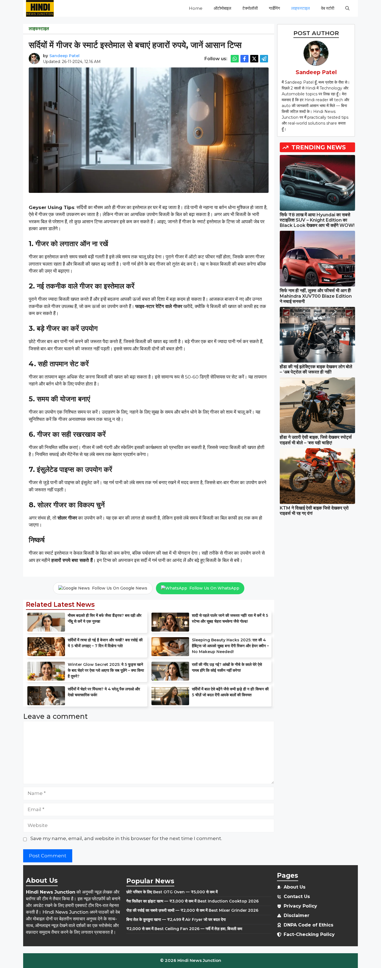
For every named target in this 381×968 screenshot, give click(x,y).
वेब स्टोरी (327, 8)
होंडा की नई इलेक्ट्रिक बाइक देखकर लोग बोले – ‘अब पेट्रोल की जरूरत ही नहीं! (316, 369)
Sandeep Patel (64, 55)
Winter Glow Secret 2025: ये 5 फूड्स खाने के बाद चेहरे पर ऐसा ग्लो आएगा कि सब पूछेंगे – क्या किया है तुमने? (106, 670)
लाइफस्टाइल (300, 8)
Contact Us (297, 896)
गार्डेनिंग (274, 8)
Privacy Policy (300, 906)
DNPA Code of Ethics (308, 925)
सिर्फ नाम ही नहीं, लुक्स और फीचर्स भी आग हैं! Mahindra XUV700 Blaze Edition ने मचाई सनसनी (316, 296)
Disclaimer (296, 915)
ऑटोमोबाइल (222, 8)
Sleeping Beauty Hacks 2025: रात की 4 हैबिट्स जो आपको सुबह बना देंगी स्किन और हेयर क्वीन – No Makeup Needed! (230, 645)
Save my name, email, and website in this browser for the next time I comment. (126, 838)
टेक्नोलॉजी (250, 8)
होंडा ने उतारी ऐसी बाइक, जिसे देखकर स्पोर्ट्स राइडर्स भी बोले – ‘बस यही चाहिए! (316, 440)
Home (195, 8)
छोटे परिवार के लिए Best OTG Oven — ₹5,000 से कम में (172, 891)
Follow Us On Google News (119, 588)
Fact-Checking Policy (309, 934)
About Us (294, 887)
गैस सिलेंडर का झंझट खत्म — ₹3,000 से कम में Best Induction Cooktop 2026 (192, 901)
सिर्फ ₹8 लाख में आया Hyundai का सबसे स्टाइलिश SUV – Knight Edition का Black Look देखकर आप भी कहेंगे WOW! (317, 220)
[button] (347, 8)
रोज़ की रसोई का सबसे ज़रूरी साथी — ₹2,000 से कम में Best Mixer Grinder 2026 (192, 910)
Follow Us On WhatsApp (214, 588)
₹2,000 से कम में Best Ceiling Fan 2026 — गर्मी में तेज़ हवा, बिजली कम (184, 928)
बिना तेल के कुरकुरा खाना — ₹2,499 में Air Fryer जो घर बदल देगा (176, 919)
